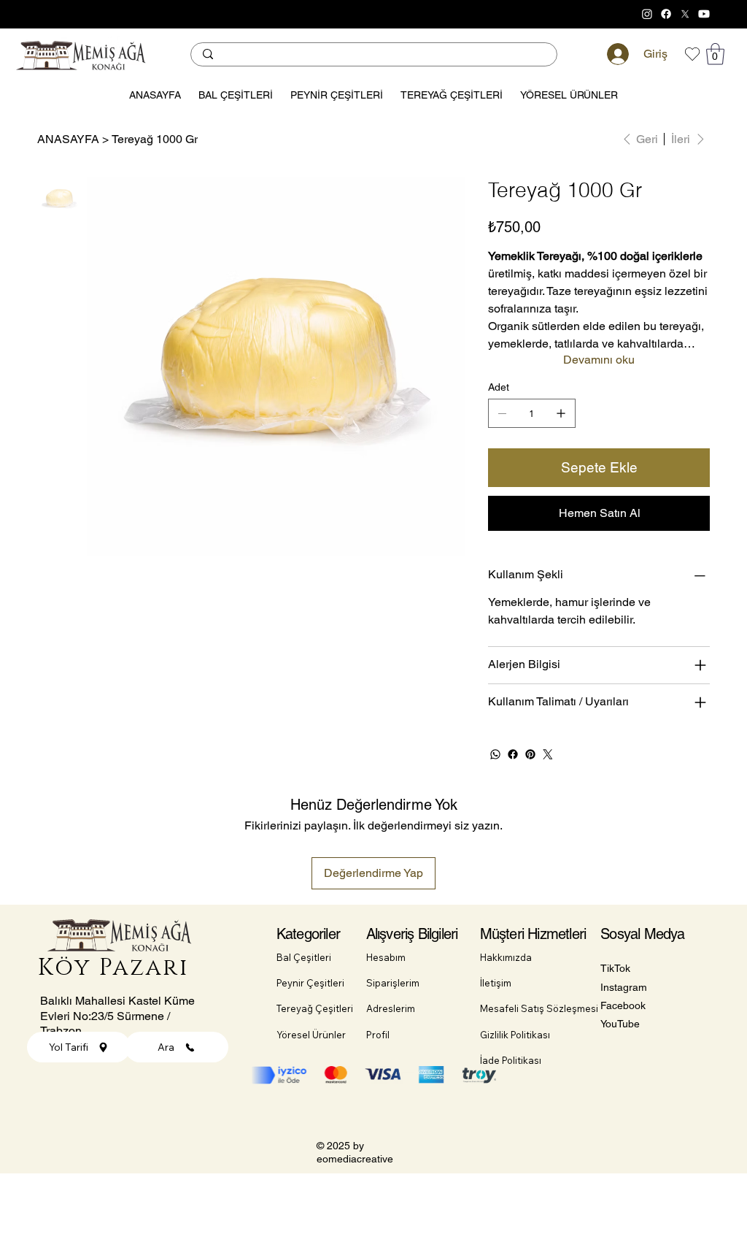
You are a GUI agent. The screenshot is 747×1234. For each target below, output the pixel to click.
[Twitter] (548, 754)
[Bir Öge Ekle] (561, 413)
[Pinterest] (530, 754)
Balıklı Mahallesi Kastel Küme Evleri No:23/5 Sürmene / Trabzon (117, 1016)
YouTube (620, 1024)
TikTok (615, 968)
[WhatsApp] (495, 754)
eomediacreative (355, 1159)
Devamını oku (599, 360)
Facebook (623, 1005)
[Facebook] (666, 13)
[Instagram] (647, 13)
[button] (715, 54)
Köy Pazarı (114, 968)
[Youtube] (704, 13)
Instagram (623, 987)
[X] (685, 13)
